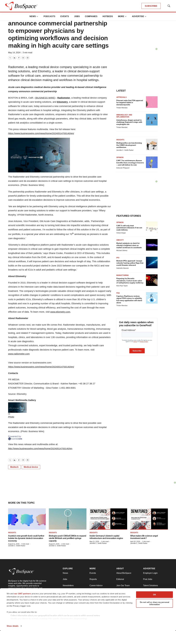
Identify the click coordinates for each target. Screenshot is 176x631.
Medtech (14, 467)
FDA (118, 293)
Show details (12, 626)
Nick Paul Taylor (122, 286)
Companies (91, 16)
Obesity (120, 240)
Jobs (77, 16)
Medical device (31, 467)
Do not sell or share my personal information (154, 603)
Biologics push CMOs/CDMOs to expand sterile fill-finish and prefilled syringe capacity (67, 538)
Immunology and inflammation (124, 116)
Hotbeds (108, 16)
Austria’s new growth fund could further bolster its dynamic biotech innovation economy (26, 538)
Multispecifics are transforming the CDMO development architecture (129, 145)
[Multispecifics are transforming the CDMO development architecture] (152, 144)
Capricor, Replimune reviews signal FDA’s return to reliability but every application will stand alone (129, 299)
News (33, 16)
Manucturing (122, 275)
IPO (117, 258)
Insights (120, 140)
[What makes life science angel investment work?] (149, 519)
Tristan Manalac (122, 108)
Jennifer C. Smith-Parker (124, 150)
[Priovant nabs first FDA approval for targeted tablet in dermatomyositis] (152, 102)
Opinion (119, 157)
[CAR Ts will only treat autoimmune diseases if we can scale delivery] (152, 227)
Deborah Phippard (122, 168)
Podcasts (49, 16)
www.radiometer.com (19, 354)
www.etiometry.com (60, 312)
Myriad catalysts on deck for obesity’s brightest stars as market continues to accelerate (129, 245)
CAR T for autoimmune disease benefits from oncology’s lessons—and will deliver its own (130, 162)
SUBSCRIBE (151, 6)
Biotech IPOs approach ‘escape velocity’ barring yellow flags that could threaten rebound (129, 263)
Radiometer (63, 98)
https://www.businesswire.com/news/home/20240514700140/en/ (41, 133)
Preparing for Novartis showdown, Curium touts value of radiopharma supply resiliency (129, 280)
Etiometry (62, 102)
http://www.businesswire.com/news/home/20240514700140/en (40, 448)
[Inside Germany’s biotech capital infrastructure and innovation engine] (108, 519)
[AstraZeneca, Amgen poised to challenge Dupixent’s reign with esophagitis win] (152, 119)
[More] (37, 16)
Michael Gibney (121, 250)
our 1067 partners (22, 593)
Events (64, 16)
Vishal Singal (121, 233)
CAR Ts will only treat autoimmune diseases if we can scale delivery (129, 228)
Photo (11, 417)
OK (154, 595)
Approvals (121, 97)
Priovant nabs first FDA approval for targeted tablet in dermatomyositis (129, 102)
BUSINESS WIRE (45, 98)
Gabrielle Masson (122, 268)
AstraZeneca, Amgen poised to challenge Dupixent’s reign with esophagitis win (129, 122)
